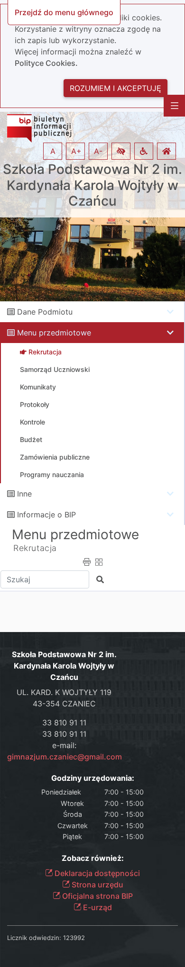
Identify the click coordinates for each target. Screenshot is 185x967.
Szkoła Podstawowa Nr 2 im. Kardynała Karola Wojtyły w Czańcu (92, 185)
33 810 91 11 (64, 722)
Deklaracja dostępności (96, 873)
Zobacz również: (93, 858)
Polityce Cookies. (46, 63)
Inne (24, 493)
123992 (74, 937)
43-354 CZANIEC (64, 703)
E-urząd (96, 907)
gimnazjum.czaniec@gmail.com (64, 756)
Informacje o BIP (46, 514)
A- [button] (98, 151)
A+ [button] (76, 151)
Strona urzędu (96, 884)
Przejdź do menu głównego (64, 12)
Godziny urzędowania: (92, 778)
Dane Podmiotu (45, 311)
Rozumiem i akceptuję (115, 88)
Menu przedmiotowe (54, 332)
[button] (120, 151)
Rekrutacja (35, 548)
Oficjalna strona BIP (96, 896)
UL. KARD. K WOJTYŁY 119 (64, 692)
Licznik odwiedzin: (34, 937)
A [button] (53, 151)
